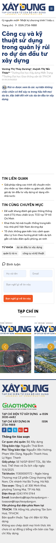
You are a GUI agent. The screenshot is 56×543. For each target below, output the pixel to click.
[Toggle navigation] (51, 8)
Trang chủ (7, 25)
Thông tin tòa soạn (16, 437)
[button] (50, 346)
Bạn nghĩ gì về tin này (18, 298)
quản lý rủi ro (10, 253)
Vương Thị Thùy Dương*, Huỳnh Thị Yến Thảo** (27, 72)
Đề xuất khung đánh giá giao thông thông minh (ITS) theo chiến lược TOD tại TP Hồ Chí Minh (28, 214)
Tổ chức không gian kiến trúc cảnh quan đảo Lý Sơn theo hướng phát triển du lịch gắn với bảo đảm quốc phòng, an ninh (27, 235)
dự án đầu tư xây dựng (29, 247)
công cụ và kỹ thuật (33, 253)
